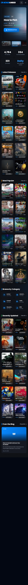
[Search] (21, 2)
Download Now (12, 30)
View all (23, 72)
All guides (22, 424)
